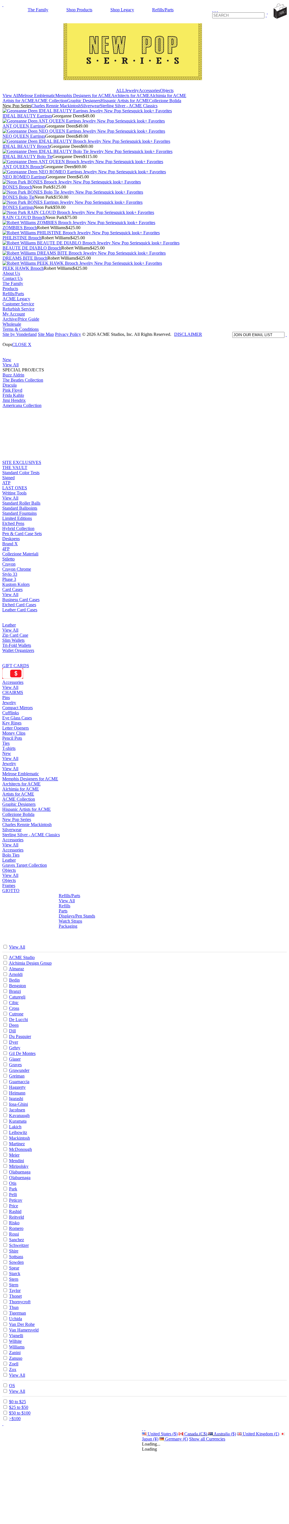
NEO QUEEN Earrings (24, 136)
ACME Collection (50, 100)
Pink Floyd (12, 390)
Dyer (13, 1042)
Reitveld (16, 1217)
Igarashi (16, 1098)
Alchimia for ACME (168, 95)
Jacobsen (17, 1109)
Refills (64, 905)
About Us (11, 273)
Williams (17, 1347)
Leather (9, 625)
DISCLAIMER (188, 334)
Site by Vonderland (20, 334)
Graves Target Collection (24, 865)
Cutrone (16, 1013)
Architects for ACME (130, 95)
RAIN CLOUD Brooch (24, 217)
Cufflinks (10, 712)
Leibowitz (18, 1132)
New (7, 359)
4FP (6, 548)
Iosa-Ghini (18, 1104)
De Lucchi (18, 1019)
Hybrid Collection (18, 528)
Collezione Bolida (165, 100)
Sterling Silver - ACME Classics (128, 105)
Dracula (10, 385)
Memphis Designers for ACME (83, 95)
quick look (142, 110)
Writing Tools (14, 493)
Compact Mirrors (17, 707)
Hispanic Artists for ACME (124, 100)
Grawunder (19, 1070)
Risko (14, 1222)
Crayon (9, 564)
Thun (14, 1307)
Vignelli (16, 1335)
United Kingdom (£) (260, 1433)
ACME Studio (22, 957)
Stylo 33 (9, 574)
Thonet (15, 1296)
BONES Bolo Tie (18, 197)
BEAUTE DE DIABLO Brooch (32, 248)
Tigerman (17, 1313)
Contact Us (13, 278)
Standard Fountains (19, 513)
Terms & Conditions (21, 329)
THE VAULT (14, 467)
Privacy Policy (68, 334)
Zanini (15, 1352)
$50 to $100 (19, 1413)
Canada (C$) (195, 1433)
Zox (12, 1369)
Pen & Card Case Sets (22, 533)
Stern (13, 1279)
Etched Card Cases (19, 604)
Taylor (15, 1290)
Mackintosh (19, 1138)
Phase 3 (9, 579)
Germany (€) (176, 1439)
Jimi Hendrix (14, 400)
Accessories (149, 90)
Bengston (17, 985)
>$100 (15, 1418)
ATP (6, 482)
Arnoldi (16, 974)
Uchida (15, 1318)
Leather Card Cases (19, 609)
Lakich (15, 1126)
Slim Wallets (13, 640)
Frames (8, 885)
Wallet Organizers (18, 650)
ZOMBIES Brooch (20, 227)
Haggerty (17, 1087)
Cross (14, 1008)
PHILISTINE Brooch (22, 237)
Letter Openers (15, 728)
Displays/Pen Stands (77, 916)
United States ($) (162, 1433)
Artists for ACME (18, 100)
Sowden (16, 1262)
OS (12, 1385)
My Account (14, 314)
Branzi (15, 991)
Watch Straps (70, 921)
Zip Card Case (15, 635)
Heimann (17, 1093)
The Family (38, 9)
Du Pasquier (20, 1036)
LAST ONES (14, 487)
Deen (14, 1025)
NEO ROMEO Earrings (24, 176)
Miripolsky (19, 1166)
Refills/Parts (163, 9)
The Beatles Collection (23, 380)
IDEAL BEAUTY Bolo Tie (27, 156)
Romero (16, 1228)
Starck (14, 1273)
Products (10, 288)
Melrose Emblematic (37, 95)
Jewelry (132, 90)
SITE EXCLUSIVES (21, 462)
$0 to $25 (17, 1401)
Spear (14, 1267)
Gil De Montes (22, 1053)
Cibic (14, 1002)
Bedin (14, 980)
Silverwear (90, 105)
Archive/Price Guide (21, 319)
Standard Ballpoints (19, 508)
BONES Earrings (18, 207)
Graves (15, 1064)
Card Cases (12, 589)
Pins (6, 697)
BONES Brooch (17, 187)
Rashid (15, 1211)
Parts (63, 910)
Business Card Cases (21, 599)
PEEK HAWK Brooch (23, 268)
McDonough (20, 1149)
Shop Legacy (122, 9)
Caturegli (17, 997)
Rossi (14, 1234)
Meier (14, 1155)
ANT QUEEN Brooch (23, 166)
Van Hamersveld (24, 1330)
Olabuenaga (19, 1172)
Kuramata (18, 1121)
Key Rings (11, 723)
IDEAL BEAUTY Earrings (27, 115)
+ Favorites (162, 110)
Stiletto (8, 559)
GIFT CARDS (15, 665)
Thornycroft (19, 1301)
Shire (13, 1251)
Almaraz (16, 968)
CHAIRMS (12, 692)
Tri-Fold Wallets (16, 645)
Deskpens (11, 538)
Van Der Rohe (22, 1324)
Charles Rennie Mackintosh (56, 105)
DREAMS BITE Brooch (25, 258)
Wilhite (15, 1341)
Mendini (16, 1160)
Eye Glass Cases (17, 717)
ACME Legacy (16, 298)
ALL (120, 90)
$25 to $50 (18, 1407)
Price (13, 1205)
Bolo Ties (10, 855)
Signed (8, 477)
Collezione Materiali (20, 553)
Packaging (68, 926)
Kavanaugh (19, 1115)
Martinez (17, 1143)
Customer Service (18, 303)
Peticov (15, 1200)
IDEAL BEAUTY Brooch (26, 146)
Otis (12, 1183)
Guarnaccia (19, 1081)
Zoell (13, 1363)
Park (13, 1188)
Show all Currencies (207, 1439)
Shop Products (79, 9)
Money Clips (13, 733)
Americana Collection (22, 405)
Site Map (46, 334)
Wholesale (12, 324)
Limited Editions (17, 518)
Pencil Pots (12, 738)
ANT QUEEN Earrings (24, 126)
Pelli (13, 1194)
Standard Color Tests (21, 472)
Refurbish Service (18, 308)
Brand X (10, 543)
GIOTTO (10, 890)
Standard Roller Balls (21, 503)
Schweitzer (19, 1245)
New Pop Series (17, 105)
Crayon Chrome (16, 569)
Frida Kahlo (13, 395)
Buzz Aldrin (13, 375)
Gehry (14, 1047)
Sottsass (16, 1256)
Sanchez (16, 1239)
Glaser (15, 1059)
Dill (12, 1030)
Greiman (17, 1076)
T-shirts (9, 748)
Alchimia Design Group (30, 963)
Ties (6, 743)
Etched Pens (13, 523)
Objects (167, 90)
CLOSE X (21, 344)
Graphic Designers (83, 100)
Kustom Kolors (16, 584)
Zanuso (15, 1358)
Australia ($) (224, 1433)
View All (11, 95)
